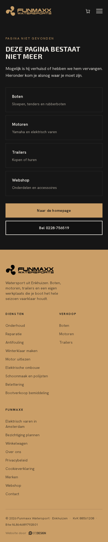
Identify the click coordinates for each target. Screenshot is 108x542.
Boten (64, 325)
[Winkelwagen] (87, 11)
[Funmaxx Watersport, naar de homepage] (29, 11)
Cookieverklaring (20, 468)
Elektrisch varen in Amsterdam (21, 424)
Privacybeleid (17, 460)
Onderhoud (15, 325)
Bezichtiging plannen (23, 435)
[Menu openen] (99, 11)
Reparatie (14, 334)
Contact (12, 493)
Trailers (66, 342)
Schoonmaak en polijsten (27, 376)
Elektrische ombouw (23, 367)
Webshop (13, 485)
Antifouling (15, 342)
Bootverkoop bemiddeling (27, 392)
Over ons (13, 451)
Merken (12, 477)
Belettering (15, 384)
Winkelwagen (17, 443)
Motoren (66, 334)
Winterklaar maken (21, 350)
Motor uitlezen (18, 359)
